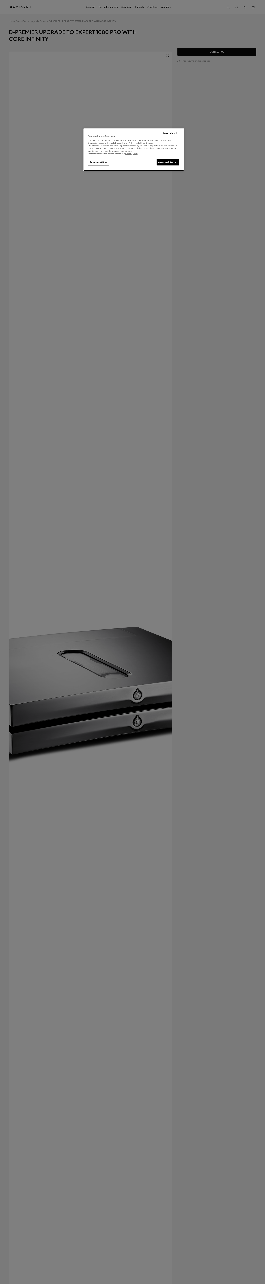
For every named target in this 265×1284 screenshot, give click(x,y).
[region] (133, 149)
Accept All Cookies (167, 162)
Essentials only (170, 133)
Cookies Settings (98, 162)
